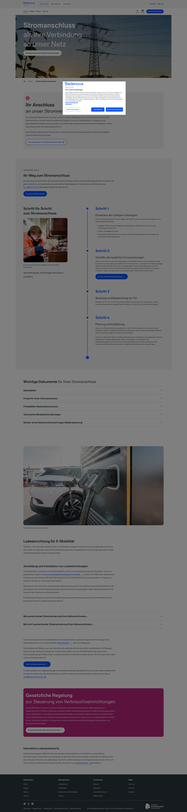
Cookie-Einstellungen (73, 109)
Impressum (68, 104)
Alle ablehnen (98, 109)
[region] (94, 98)
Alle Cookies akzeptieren (114, 109)
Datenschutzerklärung (71, 102)
